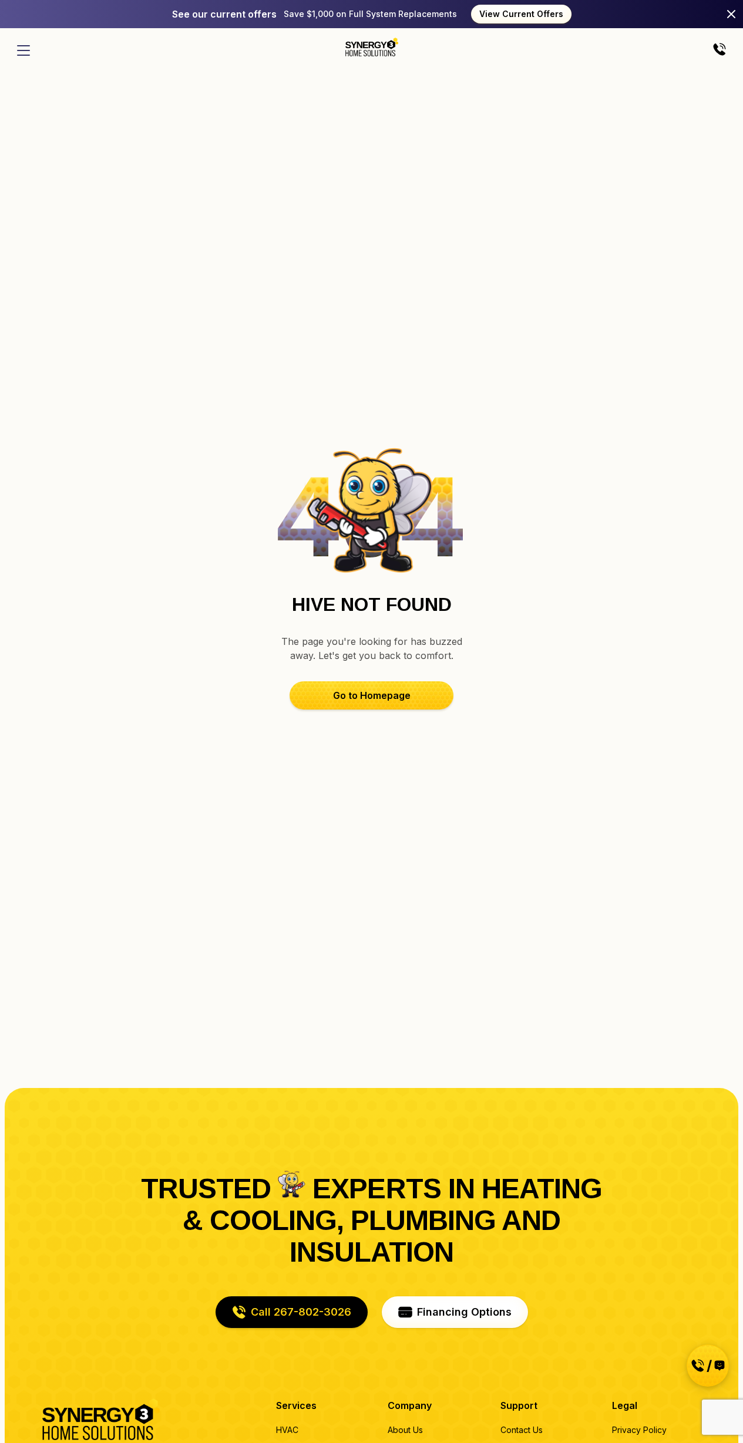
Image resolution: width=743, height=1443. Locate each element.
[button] (371, 695)
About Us (405, 1430)
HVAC (287, 1430)
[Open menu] (23, 50)
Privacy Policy (639, 1430)
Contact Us (521, 1430)
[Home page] (371, 47)
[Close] (731, 14)
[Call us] (719, 50)
